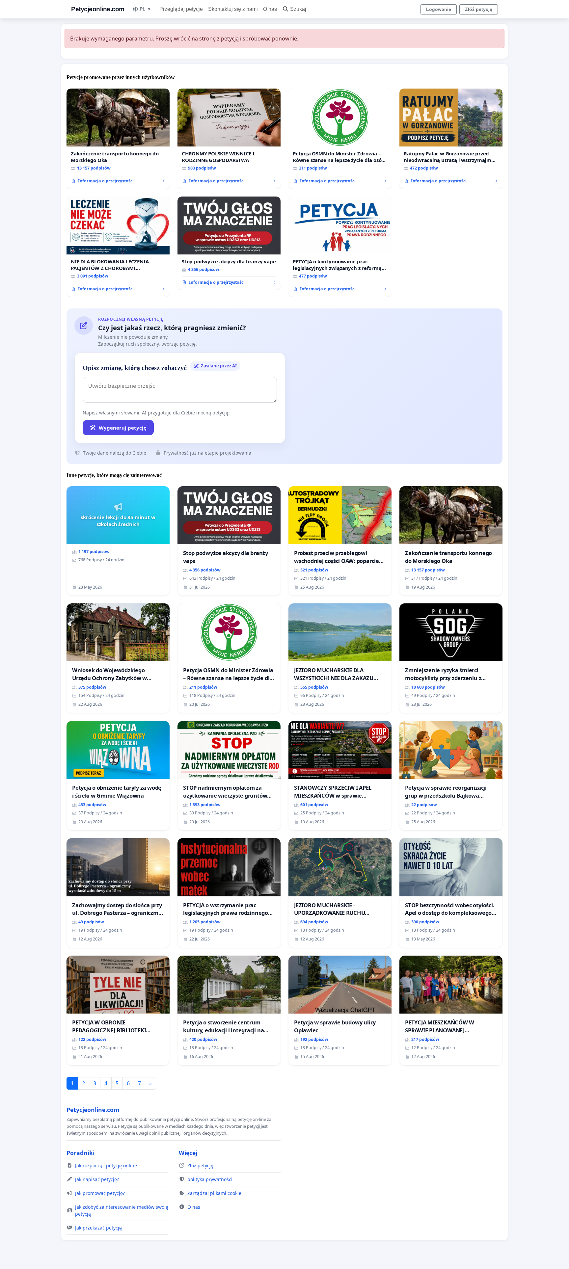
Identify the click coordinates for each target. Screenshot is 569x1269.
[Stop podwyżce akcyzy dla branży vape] (229, 243)
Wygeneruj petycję (123, 427)
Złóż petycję (478, 9)
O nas (270, 9)
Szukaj (298, 9)
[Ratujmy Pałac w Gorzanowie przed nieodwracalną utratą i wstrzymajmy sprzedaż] (450, 139)
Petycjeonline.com (97, 9)
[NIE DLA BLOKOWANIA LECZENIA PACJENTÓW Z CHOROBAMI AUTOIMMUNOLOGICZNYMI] (118, 247)
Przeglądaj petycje (181, 9)
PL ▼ (145, 9)
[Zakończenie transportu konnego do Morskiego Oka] (118, 139)
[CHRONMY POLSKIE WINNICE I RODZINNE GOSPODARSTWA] (229, 139)
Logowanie (438, 9)
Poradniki (81, 1153)
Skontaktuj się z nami (233, 9)
